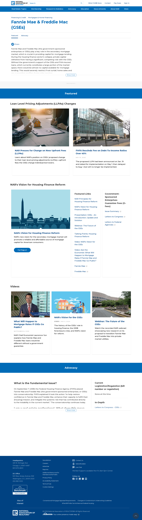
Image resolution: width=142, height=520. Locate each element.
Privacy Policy (47, 477)
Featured (14, 35)
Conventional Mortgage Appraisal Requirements (59, 500)
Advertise (46, 466)
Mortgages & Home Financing (40, 18)
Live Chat (79, 467)
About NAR (115, 9)
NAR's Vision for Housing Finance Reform (36, 233)
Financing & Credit (18, 18)
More (126, 9)
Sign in (126, 3)
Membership (36, 9)
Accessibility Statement (51, 481)
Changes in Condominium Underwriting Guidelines (95, 500)
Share (16, 44)
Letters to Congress (114, 217)
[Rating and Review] (20, 494)
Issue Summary (112, 211)
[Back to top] (136, 516)
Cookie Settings (48, 487)
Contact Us (79, 460)
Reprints (45, 469)
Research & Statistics (54, 9)
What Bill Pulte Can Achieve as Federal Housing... (78, 503)
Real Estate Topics (19, 9)
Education (85, 9)
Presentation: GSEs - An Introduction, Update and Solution (86, 217)
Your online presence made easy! (66, 514)
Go (81, 3)
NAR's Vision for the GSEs (68, 317)
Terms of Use (47, 484)
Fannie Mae (80, 266)
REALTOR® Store (95, 3)
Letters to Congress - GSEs (107, 407)
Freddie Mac (80, 271)
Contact (108, 3)
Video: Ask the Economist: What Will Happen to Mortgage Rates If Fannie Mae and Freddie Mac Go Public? (86, 255)
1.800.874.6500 (81, 464)
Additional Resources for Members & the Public (51, 473)
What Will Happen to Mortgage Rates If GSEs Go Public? (29, 324)
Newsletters (47, 460)
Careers (45, 463)
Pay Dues (117, 3)
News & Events (100, 9)
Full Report (22, 250)
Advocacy (72, 9)
